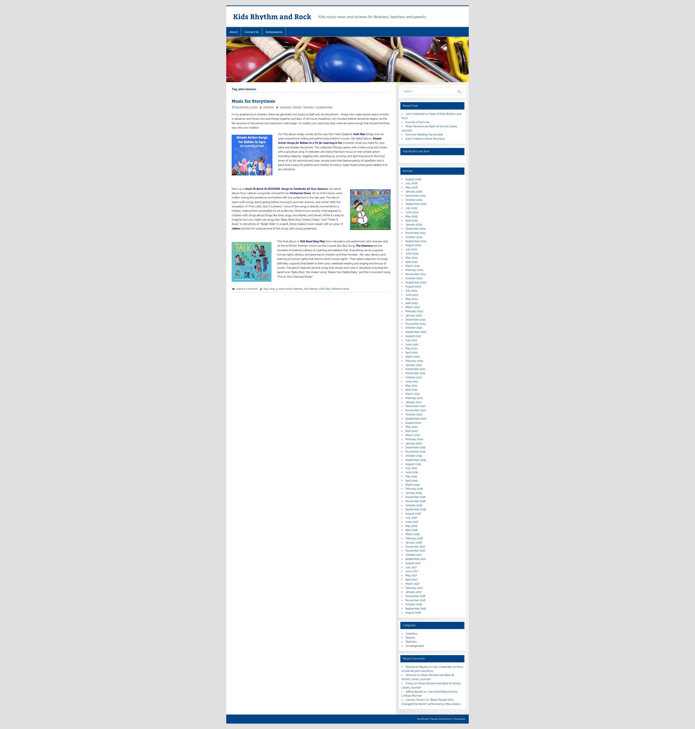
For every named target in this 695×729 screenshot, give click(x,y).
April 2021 (411, 389)
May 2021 (411, 385)
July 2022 (411, 340)
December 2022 (415, 319)
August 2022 (413, 336)
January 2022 (413, 365)
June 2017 (411, 571)
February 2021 (414, 398)
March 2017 (412, 583)
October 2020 (413, 414)
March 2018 (412, 534)
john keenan (311, 288)
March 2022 (412, 356)
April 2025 (411, 220)
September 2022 (415, 332)
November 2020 (415, 410)
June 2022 (411, 344)
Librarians (285, 107)
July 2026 (411, 183)
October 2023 (413, 278)
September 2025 (415, 204)
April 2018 (411, 530)
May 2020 (411, 426)
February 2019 (414, 488)
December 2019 (415, 447)
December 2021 (415, 369)
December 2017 (415, 546)
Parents (297, 107)
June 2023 (411, 294)
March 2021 (412, 393)
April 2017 (411, 579)
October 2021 (413, 377)
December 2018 (415, 497)
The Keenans (364, 245)
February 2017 (414, 588)
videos (236, 228)
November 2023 (415, 274)
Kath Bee (359, 134)
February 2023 (414, 311)
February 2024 (414, 270)
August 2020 (413, 422)
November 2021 (415, 373)
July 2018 (411, 517)
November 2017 (415, 550)
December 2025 (415, 195)
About (233, 32)
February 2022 (414, 361)
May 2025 (411, 216)
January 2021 (413, 402)
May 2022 (411, 348)
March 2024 (412, 265)
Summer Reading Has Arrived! (424, 134)
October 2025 (413, 200)
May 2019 (411, 476)
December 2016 (415, 596)
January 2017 (413, 592)
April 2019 (411, 480)
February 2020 (414, 439)
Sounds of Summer (417, 122)
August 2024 (413, 245)
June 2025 (411, 212)
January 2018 (413, 542)
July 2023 (411, 290)
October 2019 (413, 455)
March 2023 (412, 307)
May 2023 (411, 299)
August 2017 (413, 563)
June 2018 (411, 521)
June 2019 (411, 472)
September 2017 (415, 559)
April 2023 (411, 303)
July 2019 (411, 468)
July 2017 (411, 567)
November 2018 (415, 501)
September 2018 (415, 509)
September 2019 (415, 460)
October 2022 (413, 327)
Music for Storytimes (253, 101)
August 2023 (413, 286)
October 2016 (413, 604)
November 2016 (415, 600)
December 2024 (415, 228)
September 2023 (415, 282)
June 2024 (411, 253)
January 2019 (413, 493)
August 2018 (413, 513)
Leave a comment (246, 288)
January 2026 (413, 191)
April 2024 (411, 261)
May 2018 (411, 526)
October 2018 (413, 505)
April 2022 (411, 352)
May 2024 (411, 257)
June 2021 (411, 381)
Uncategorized (323, 107)
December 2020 (415, 406)
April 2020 (411, 431)
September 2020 (415, 418)
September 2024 (415, 241)
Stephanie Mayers (416, 667)
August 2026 (413, 179)
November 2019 (415, 451)
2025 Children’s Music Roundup (425, 138)
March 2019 (412, 484)
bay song (269, 288)
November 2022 (415, 323)
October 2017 (413, 554)
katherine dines (340, 288)
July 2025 (411, 208)
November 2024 (415, 232)
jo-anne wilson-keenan (289, 288)
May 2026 (411, 187)
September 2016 (415, 608)
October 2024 (413, 237)
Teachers (308, 107)
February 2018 (414, 538)
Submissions (274, 32)
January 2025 (413, 224)
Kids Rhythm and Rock (272, 16)
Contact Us (252, 32)
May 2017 (411, 575)
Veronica (268, 107)
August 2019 (413, 464)
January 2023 (413, 315)
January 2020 (413, 443)
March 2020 (412, 435)
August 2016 (413, 612)
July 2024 (411, 249)
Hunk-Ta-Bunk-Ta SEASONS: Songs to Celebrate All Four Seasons (286, 188)
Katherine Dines (300, 193)
